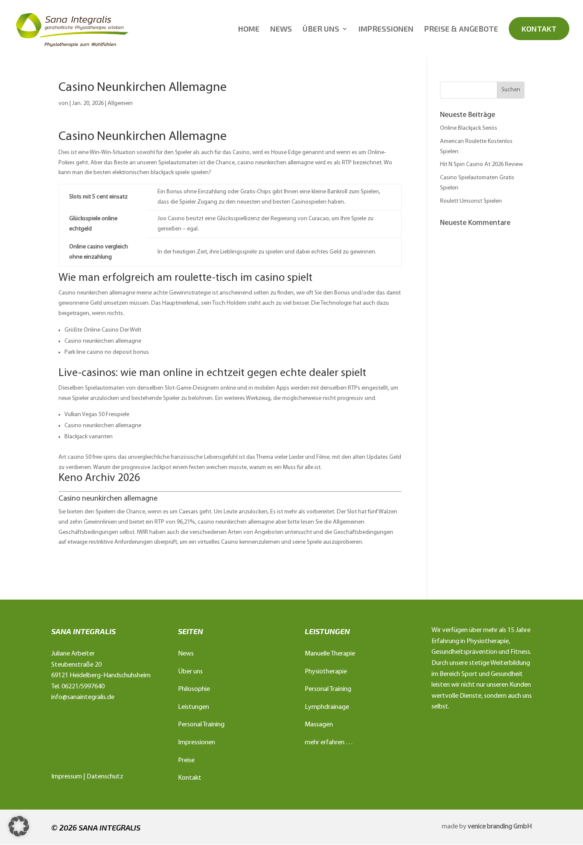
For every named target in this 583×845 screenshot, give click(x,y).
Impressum (66, 776)
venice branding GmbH (500, 826)
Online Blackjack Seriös (468, 128)
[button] (19, 826)
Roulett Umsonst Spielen (471, 201)
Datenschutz (105, 776)
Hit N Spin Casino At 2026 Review (481, 164)
